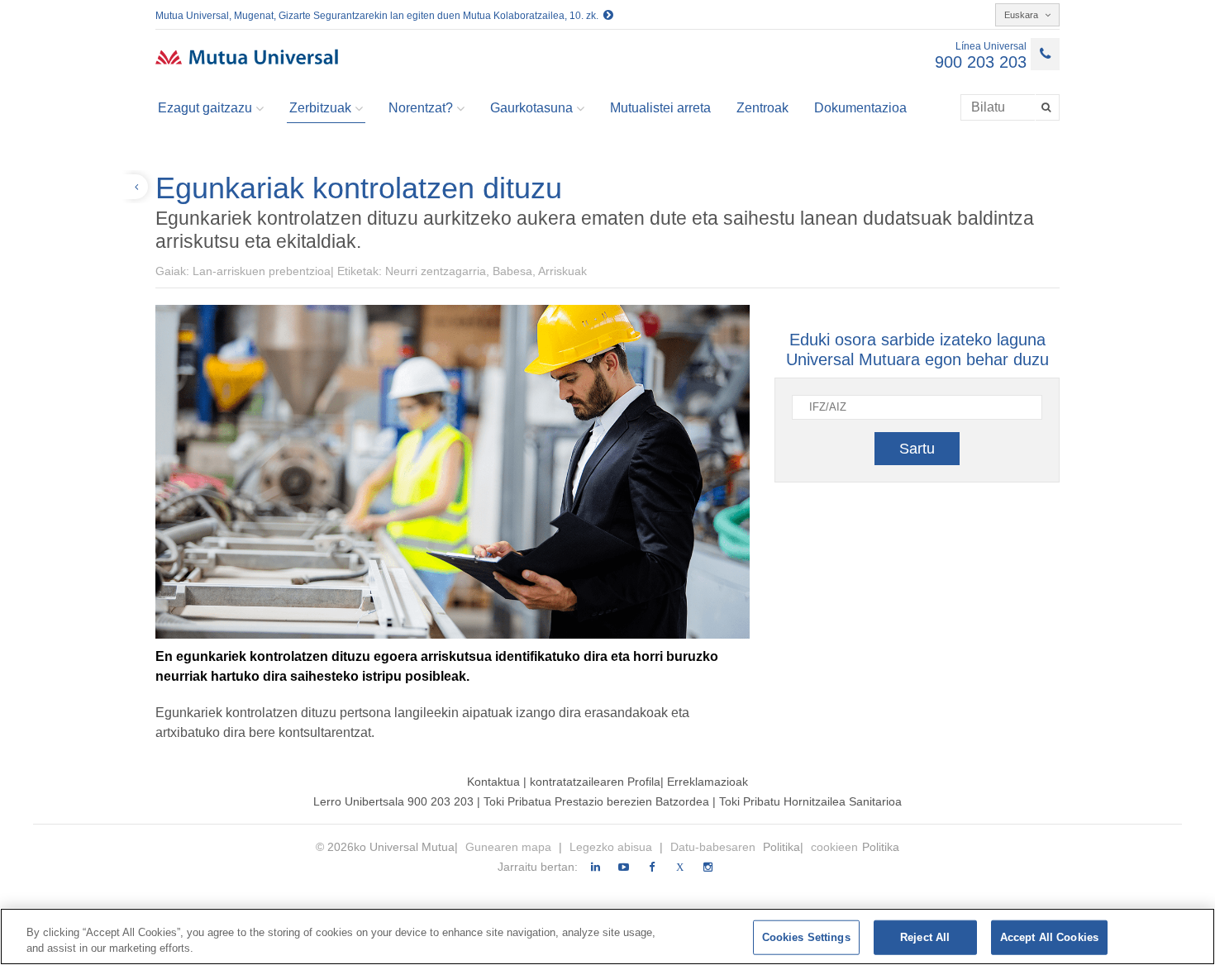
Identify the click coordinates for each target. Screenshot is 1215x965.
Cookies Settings (806, 937)
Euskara (1022, 15)
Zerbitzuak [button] (320, 108)
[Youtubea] (623, 867)
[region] (607, 936)
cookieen (834, 846)
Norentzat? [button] (420, 108)
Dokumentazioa (860, 108)
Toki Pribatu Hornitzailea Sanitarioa (810, 801)
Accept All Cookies (1049, 937)
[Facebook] (651, 867)
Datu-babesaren (714, 846)
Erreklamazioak (707, 781)
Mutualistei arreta (660, 108)
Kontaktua (493, 781)
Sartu (917, 448)
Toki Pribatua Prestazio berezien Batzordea (598, 801)
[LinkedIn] (595, 867)
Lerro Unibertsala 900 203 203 (393, 801)
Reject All (925, 937)
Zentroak (762, 108)
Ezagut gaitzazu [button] (205, 108)
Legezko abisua (612, 846)
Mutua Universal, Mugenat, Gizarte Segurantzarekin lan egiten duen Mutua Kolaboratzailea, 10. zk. (379, 15)
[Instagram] (708, 867)
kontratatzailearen (577, 781)
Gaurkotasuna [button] (531, 108)
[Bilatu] (1048, 107)
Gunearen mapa (510, 846)
